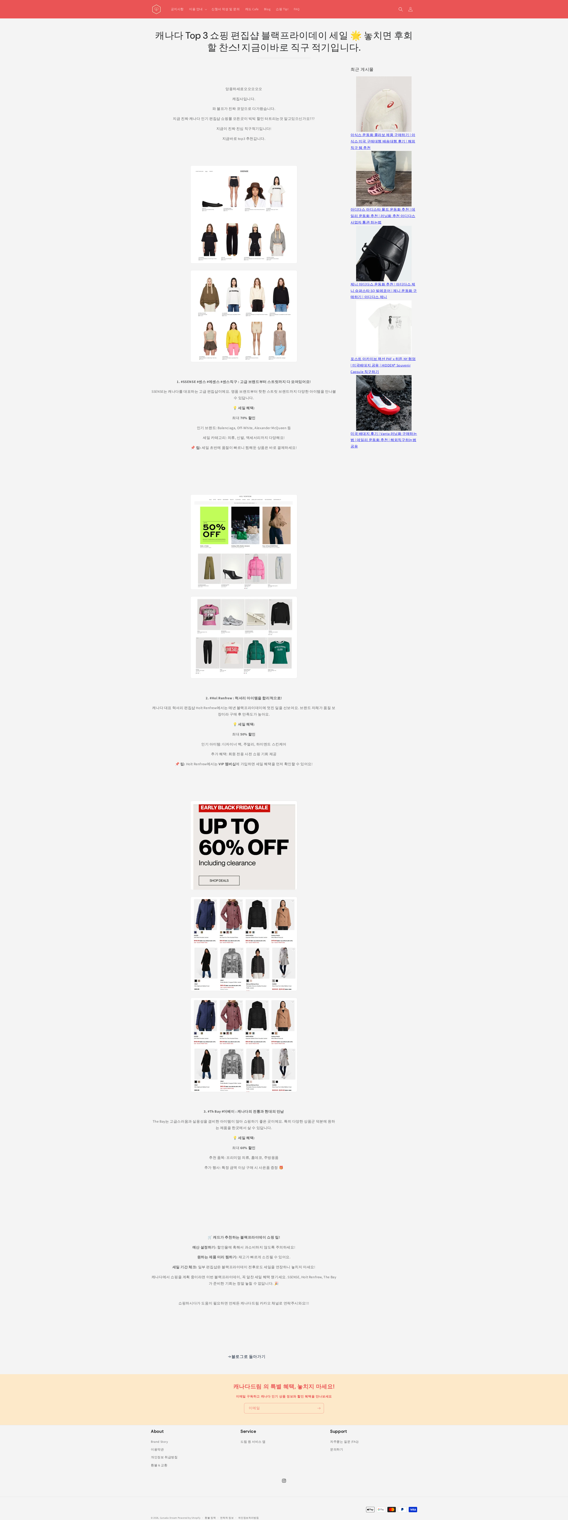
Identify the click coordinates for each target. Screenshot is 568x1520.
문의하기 (336, 1449)
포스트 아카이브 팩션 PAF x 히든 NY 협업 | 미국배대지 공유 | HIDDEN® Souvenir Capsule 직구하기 (383, 365)
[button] (197, 9)
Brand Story (159, 1442)
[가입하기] (319, 1408)
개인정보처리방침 (248, 1517)
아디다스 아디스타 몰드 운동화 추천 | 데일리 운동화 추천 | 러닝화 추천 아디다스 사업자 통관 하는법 (383, 216)
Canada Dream (168, 1517)
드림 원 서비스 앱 (253, 1442)
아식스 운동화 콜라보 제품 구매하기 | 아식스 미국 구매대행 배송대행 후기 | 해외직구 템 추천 (383, 141)
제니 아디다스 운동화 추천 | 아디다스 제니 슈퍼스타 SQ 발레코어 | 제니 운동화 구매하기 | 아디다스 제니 (384, 290)
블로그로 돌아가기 (248, 1356)
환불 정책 (210, 1517)
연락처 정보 (227, 1517)
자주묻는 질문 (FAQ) (344, 1442)
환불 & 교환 (159, 1465)
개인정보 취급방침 (164, 1457)
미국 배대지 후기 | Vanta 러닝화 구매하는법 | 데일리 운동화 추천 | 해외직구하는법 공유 (384, 440)
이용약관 (157, 1449)
